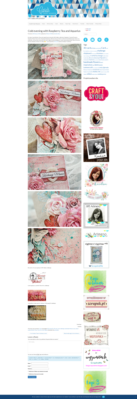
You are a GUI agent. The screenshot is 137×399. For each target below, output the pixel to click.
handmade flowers (69, 328)
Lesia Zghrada (104, 67)
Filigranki (102, 58)
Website (30, 368)
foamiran (91, 59)
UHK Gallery (45, 330)
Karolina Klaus (57, 33)
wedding (100, 74)
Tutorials (82, 23)
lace (74, 328)
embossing (96, 58)
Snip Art (102, 71)
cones (104, 53)
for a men (96, 59)
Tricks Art (39, 330)
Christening (94, 53)
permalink (56, 330)
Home (43, 23)
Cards (56, 23)
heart (101, 62)
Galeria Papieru (101, 59)
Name (29, 363)
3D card (55, 328)
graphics (106, 59)
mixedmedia (96, 69)
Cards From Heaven (34, 24)
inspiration (87, 65)
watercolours (94, 74)
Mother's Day (34, 330)
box (96, 48)
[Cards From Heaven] (68, 8)
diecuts (91, 58)
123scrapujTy (50, 328)
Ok (103, 396)
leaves (100, 65)
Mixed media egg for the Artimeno (72, 333)
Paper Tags (67, 23)
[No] (135, 397)
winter (104, 74)
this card (56, 41)
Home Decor (75, 23)
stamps (105, 71)
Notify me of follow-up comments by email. (38, 371)
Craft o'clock (105, 55)
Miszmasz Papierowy (87, 69)
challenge (62, 328)
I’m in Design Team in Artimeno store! (38, 333)
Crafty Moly (86, 58)
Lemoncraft (88, 67)
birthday (93, 48)
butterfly (99, 48)
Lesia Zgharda (96, 67)
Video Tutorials (89, 23)
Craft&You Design (96, 56)
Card (59, 328)
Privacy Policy (98, 23)
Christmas (99, 53)
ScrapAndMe (89, 71)
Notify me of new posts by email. (36, 374)
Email (29, 366)
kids (93, 65)
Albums (61, 23)
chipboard (87, 53)
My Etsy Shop (50, 23)
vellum (89, 74)
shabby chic (96, 72)
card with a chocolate (93, 51)
